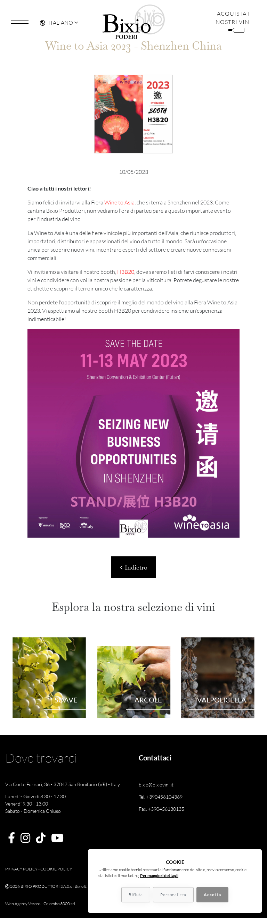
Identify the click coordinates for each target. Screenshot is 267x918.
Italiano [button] (60, 22)
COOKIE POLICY (56, 868)
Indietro (135, 567)
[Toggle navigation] (19, 22)
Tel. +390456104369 (161, 797)
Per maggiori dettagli (159, 875)
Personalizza (173, 894)
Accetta (212, 894)
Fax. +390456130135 (161, 809)
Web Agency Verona (23, 903)
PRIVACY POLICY (21, 868)
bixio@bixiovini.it (156, 785)
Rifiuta (136, 894)
